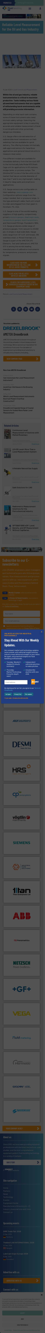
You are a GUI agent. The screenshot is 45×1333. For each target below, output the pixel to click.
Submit (34, 681)
